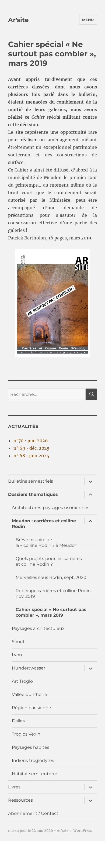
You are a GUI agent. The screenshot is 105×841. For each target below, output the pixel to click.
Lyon (17, 654)
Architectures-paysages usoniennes (50, 507)
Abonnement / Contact (33, 813)
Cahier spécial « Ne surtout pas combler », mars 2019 (51, 612)
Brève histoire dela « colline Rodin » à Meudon (47, 542)
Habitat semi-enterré (34, 773)
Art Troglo (22, 681)
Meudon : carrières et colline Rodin (44, 523)
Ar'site (18, 20)
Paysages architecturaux (38, 628)
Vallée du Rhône (29, 694)
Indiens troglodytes (33, 760)
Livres (14, 786)
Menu (88, 20)
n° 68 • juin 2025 (31, 455)
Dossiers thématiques (33, 494)
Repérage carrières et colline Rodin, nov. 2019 (54, 593)
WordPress (82, 830)
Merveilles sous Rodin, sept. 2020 (51, 577)
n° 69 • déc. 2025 (31, 448)
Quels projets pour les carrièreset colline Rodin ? (49, 561)
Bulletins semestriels (30, 481)
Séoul (18, 641)
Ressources (20, 800)
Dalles (18, 720)
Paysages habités (30, 747)
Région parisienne (31, 707)
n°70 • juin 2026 (30, 440)
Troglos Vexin (26, 734)
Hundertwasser (28, 668)
